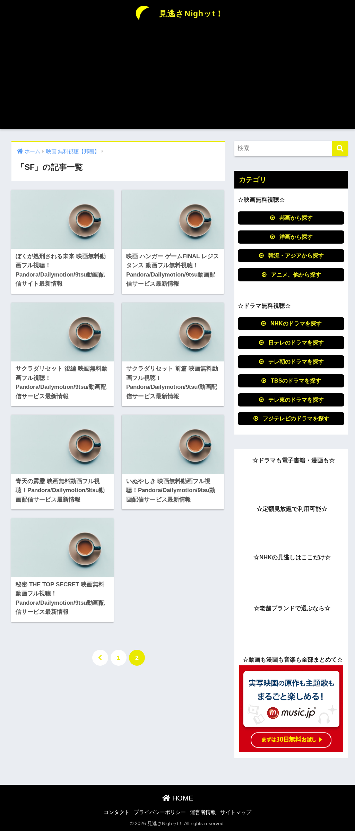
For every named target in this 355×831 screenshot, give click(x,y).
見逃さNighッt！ (190, 13)
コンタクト (117, 812)
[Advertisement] (177, 80)
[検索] (340, 148)
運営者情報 (203, 812)
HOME (181, 798)
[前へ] (100, 658)
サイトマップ (235, 812)
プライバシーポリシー (160, 812)
